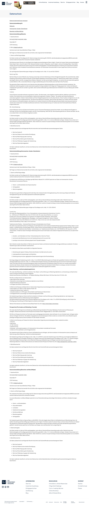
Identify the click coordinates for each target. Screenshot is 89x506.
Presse (80, 488)
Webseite (12, 26)
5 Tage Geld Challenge (55, 486)
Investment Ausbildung (53, 2)
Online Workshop (43, 2)
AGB (47, 502)
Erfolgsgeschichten (70, 2)
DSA (61, 502)
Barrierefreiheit (81, 502)
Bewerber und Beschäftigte (16, 31)
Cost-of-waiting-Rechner (56, 488)
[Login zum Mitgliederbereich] (86, 2)
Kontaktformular (82, 486)
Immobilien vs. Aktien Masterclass (58, 483)
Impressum (51, 502)
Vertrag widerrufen (73, 502)
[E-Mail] (8, 487)
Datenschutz (56, 502)
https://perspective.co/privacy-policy (67, 341)
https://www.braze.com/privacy (50, 303)
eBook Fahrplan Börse (55, 493)
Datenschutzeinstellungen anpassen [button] (18, 20)
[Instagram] (3, 487)
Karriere (82, 2)
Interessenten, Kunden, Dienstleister (18, 28)
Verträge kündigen (65, 502)
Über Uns (63, 2)
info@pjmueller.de (17, 47)
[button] (3, 503)
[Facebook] (5, 487)
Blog (78, 2)
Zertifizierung (29, 490)
